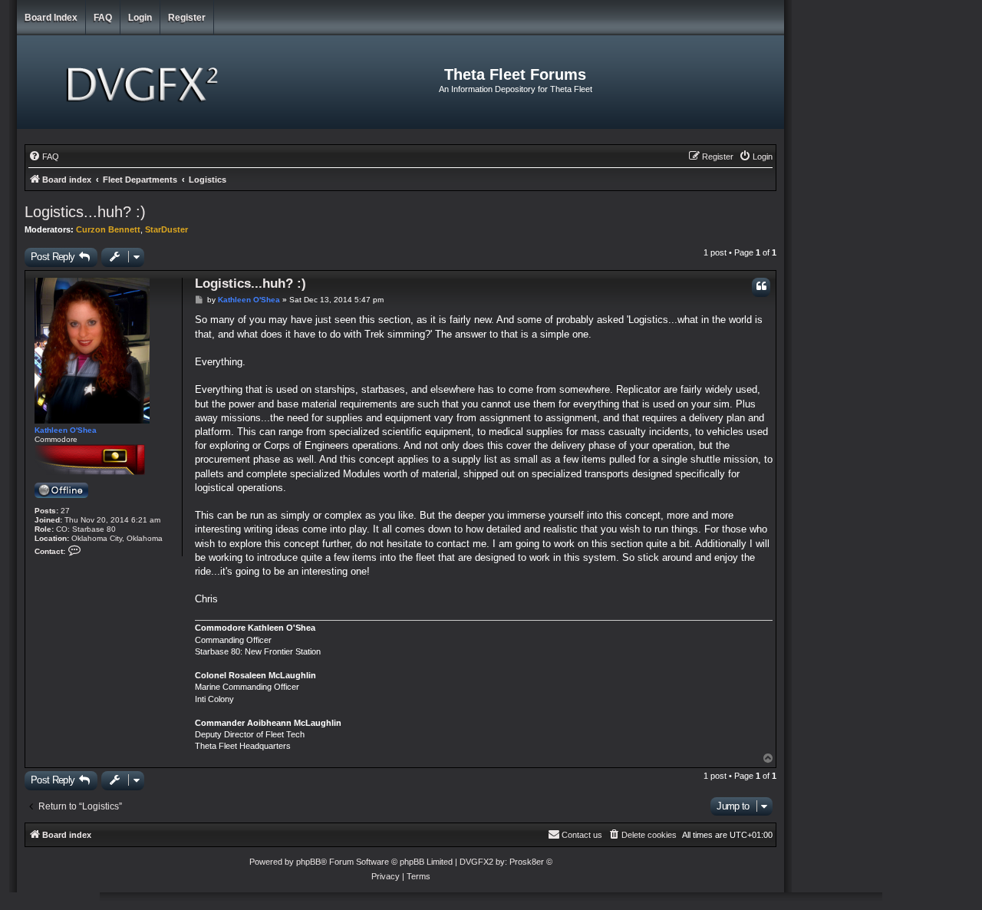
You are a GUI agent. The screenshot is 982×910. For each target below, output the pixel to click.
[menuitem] (43, 156)
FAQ (103, 17)
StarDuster (166, 229)
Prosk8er (526, 861)
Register (187, 17)
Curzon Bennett (108, 229)
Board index (51, 17)
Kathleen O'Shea (66, 430)
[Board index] (145, 82)
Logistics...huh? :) (85, 211)
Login (140, 17)
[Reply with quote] (761, 287)
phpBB (308, 861)
